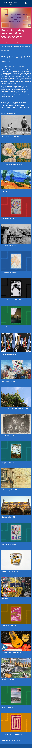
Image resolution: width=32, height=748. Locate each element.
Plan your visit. (6, 61)
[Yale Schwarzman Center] (9, 3)
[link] (16, 127)
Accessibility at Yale (7, 742)
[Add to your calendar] (29, 46)
